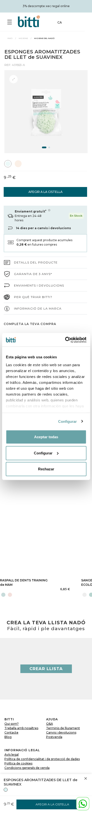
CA (59, 22)
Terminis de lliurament (63, 728)
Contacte (11, 732)
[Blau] (6, 790)
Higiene (23, 38)
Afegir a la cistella (45, 192)
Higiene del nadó (44, 38)
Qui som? (11, 723)
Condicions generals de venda (27, 768)
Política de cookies (18, 763)
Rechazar (46, 469)
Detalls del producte (36, 262)
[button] (44, 147)
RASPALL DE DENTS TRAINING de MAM (24, 582)
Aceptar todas (46, 437)
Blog (8, 737)
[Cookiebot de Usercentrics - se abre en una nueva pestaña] (65, 340)
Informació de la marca (38, 308)
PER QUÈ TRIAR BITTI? (33, 297)
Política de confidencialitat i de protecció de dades (42, 759)
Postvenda (54, 737)
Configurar (67, 421)
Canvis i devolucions (61, 732)
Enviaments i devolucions (39, 285)
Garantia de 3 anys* (33, 274)
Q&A (49, 723)
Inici (10, 38)
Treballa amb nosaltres (21, 728)
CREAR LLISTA (46, 668)
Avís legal (11, 754)
